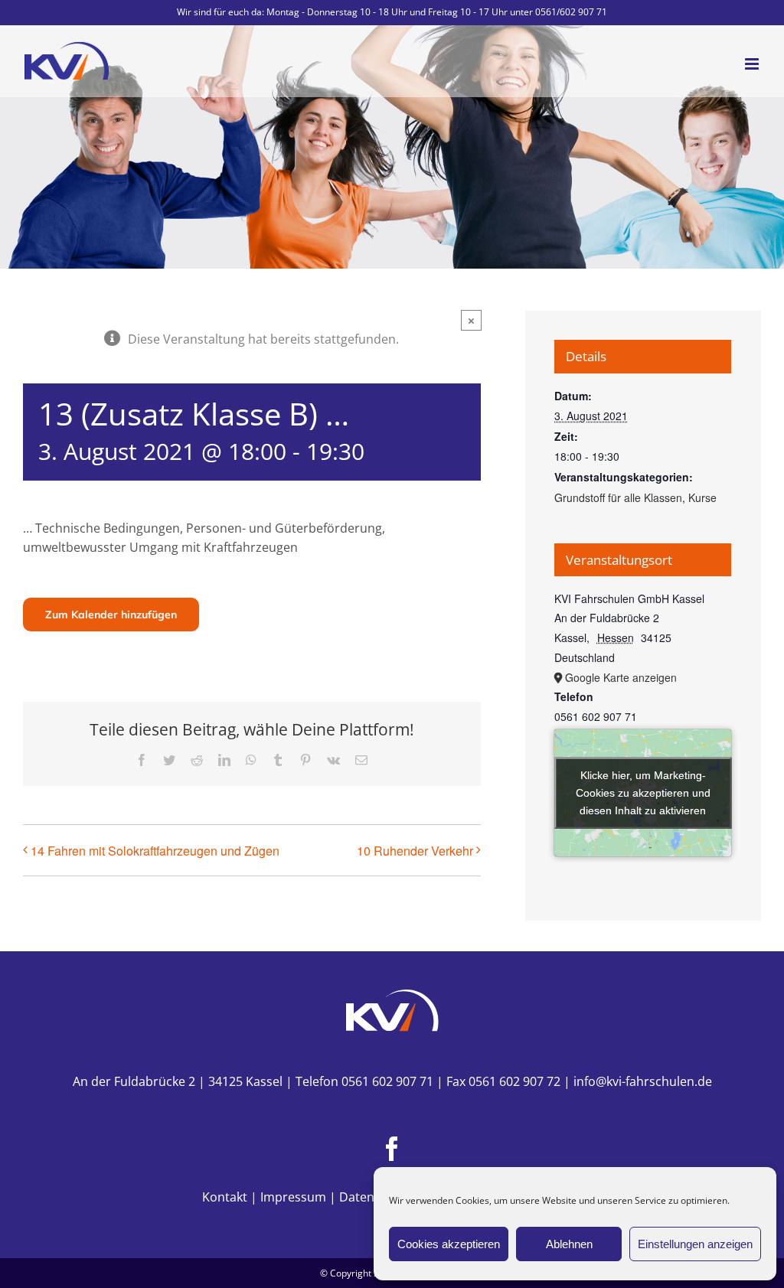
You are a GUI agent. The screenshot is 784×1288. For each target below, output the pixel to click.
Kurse (702, 497)
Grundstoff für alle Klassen (618, 497)
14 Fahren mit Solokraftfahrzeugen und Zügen (155, 850)
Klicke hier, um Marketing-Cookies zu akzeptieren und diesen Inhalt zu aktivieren (643, 792)
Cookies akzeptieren (448, 1244)
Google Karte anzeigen (621, 677)
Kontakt (224, 1197)
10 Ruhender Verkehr (415, 850)
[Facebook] (392, 1149)
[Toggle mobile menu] (753, 64)
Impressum (293, 1197)
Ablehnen (569, 1244)
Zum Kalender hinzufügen (111, 614)
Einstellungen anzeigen (695, 1244)
